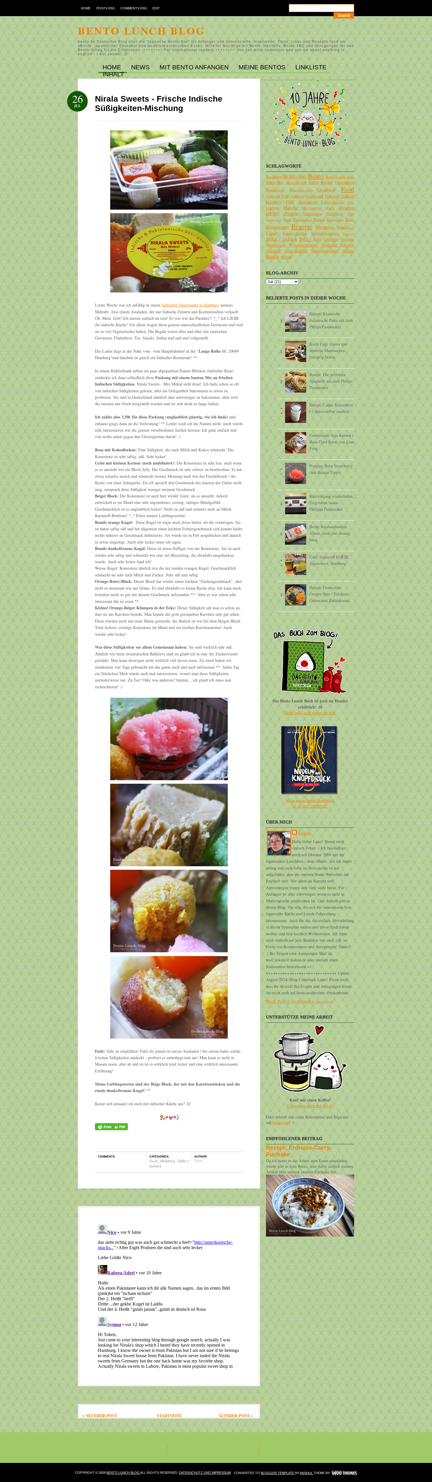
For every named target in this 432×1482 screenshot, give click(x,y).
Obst (350, 213)
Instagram (280, 1122)
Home (86, 8)
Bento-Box (275, 182)
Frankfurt (273, 196)
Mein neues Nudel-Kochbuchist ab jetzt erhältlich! (310, 803)
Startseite (169, 1415)
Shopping (325, 226)
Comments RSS (133, 8)
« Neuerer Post (99, 1415)
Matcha (290, 207)
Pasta (287, 219)
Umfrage (331, 239)
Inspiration (308, 202)
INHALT (113, 74)
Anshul (307, 1473)
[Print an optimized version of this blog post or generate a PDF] (111, 1128)
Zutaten (273, 250)
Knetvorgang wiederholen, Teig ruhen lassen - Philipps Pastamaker (331, 502)
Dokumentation (300, 190)
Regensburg (335, 219)
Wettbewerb (276, 245)
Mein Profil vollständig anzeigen (300, 1001)
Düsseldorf (327, 190)
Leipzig (272, 208)
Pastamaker (302, 219)
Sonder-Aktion (294, 233)
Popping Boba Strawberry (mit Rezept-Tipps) (331, 469)
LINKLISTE (310, 67)
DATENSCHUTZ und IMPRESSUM (205, 1472)
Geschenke (314, 196)
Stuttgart (348, 233)
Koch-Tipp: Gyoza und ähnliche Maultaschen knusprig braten (328, 350)
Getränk (347, 196)
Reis (349, 219)
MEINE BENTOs (263, 67)
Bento (316, 175)
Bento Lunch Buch (340, 176)
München (346, 208)
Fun (285, 195)
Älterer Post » (235, 1415)
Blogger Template (278, 1473)
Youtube (329, 244)
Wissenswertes (303, 244)
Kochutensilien (332, 202)
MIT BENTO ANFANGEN (195, 67)
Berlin (314, 182)
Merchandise (311, 208)
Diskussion (275, 190)
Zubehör (347, 245)
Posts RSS (105, 8)
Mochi (330, 208)
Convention (344, 182)
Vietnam (347, 239)
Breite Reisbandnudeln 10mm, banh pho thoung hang (329, 533)
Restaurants (277, 226)
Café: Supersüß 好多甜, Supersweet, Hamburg (329, 560)
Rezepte (302, 226)
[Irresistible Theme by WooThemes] (344, 1473)
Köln (350, 202)
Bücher (327, 182)
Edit (156, 8)
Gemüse (297, 196)
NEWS (141, 67)
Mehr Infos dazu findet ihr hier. (310, 713)
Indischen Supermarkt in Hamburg (190, 305)
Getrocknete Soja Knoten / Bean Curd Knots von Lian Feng (331, 442)
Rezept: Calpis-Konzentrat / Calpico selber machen (331, 408)
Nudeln (291, 213)
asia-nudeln (296, 250)
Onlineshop (274, 220)
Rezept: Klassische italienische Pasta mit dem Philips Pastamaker (331, 320)
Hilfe (290, 202)
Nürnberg (335, 213)
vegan (286, 256)
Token (304, 833)
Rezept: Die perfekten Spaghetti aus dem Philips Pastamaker (330, 381)
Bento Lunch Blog (141, 30)
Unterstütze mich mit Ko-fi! (310, 1105)
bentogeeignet (325, 250)
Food (153, 1160)
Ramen (319, 219)
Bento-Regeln (296, 182)
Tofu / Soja (310, 238)
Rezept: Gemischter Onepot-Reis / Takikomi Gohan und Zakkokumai (329, 594)
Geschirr (332, 196)
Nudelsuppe (312, 213)
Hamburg (168, 1160)
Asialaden (274, 176)
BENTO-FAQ (295, 176)
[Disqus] (169, 1295)
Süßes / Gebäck (281, 238)
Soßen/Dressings (325, 233)
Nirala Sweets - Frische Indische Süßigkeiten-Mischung (158, 103)
